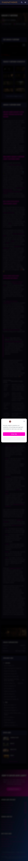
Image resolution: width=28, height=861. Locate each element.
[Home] (9, 2)
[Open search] (21, 2)
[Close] (24, 421)
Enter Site (14, 434)
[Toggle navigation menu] (25, 2)
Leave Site (14, 439)
